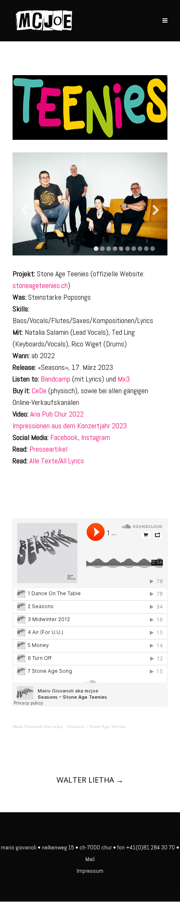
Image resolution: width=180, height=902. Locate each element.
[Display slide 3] (108, 248)
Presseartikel (48, 449)
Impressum (90, 870)
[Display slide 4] (115, 248)
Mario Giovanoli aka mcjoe (38, 726)
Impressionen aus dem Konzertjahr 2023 (70, 425)
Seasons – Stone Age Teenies (96, 726)
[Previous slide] (24, 210)
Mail (90, 859)
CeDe (39, 390)
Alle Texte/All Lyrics (56, 460)
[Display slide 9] (146, 248)
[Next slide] (155, 210)
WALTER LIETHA (90, 780)
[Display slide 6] (127, 248)
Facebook (64, 437)
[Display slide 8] (140, 248)
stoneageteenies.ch (40, 285)
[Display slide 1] (96, 248)
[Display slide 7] (133, 248)
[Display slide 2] (102, 248)
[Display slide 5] (121, 248)
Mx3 (124, 379)
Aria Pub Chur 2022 (57, 414)
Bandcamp (55, 379)
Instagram (95, 437)
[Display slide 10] (152, 248)
